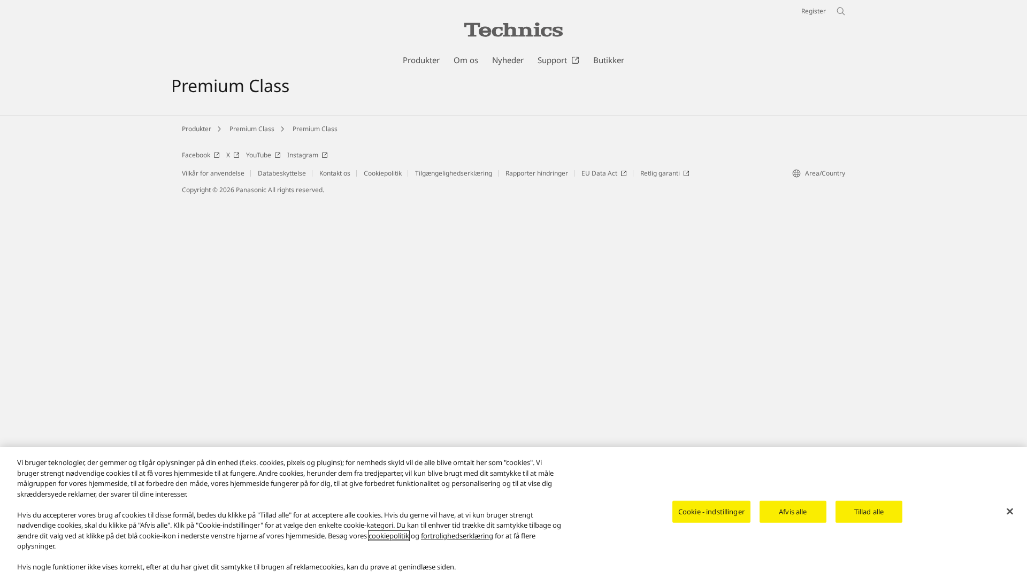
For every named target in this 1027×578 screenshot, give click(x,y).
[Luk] (1010, 511)
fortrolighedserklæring (457, 536)
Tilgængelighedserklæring (453, 173)
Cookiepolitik (383, 173)
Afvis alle (793, 511)
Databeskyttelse (282, 173)
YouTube (258, 154)
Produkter (196, 128)
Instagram (302, 154)
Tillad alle (869, 511)
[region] (513, 512)
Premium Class (251, 128)
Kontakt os (334, 173)
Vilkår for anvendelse (213, 173)
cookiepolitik (389, 536)
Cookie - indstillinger (711, 511)
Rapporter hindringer (536, 173)
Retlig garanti (660, 173)
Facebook (196, 154)
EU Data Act (599, 173)
